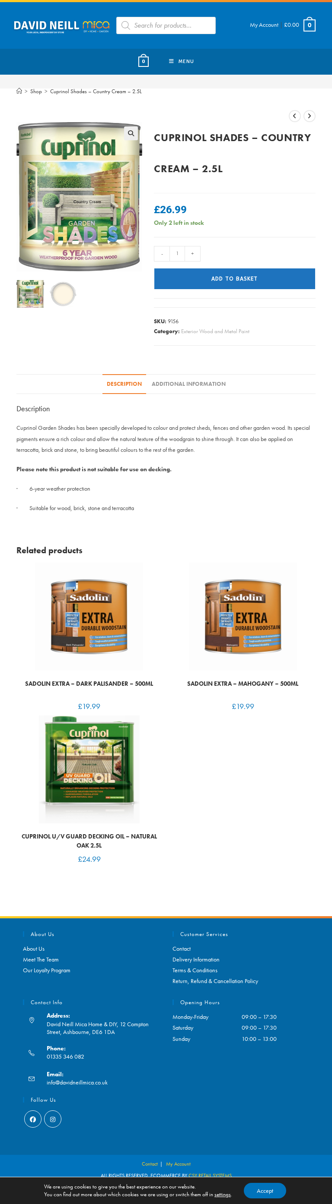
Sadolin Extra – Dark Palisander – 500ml (89, 683)
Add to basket (234, 279)
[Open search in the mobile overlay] (166, 25)
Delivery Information (196, 959)
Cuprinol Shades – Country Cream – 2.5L (96, 91)
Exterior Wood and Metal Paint (215, 331)
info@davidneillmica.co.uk (77, 1082)
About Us (34, 948)
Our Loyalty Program (46, 970)
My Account (264, 24)
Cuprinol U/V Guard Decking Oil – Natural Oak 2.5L (89, 840)
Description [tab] (124, 384)
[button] (131, 133)
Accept (265, 1191)
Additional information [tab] (189, 384)
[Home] (19, 91)
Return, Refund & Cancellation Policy (215, 981)
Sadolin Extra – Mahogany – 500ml (242, 683)
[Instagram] (52, 1119)
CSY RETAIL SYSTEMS (210, 1175)
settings (222, 1194)
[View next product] (309, 116)
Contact (181, 948)
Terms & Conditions (194, 970)
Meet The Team (41, 959)
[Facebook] (33, 1119)
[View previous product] (295, 116)
